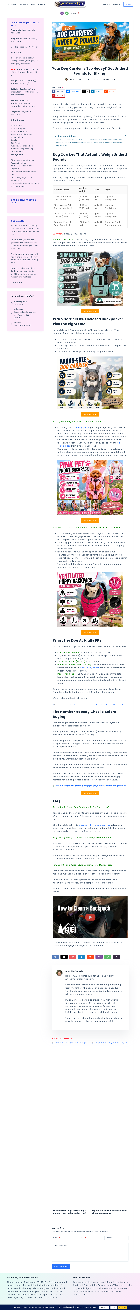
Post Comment (61, 1266)
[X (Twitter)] (64, 957)
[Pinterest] (72, 957)
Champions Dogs (27, 4)
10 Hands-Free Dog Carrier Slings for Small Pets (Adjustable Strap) (69, 1211)
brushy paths (82, 427)
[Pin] (90, 704)
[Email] (116, 957)
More (40, 4)
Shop (128, 4)
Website (110, 1238)
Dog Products (94, 79)
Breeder (12, 4)
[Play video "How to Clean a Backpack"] (90, 917)
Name (56, 1238)
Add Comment (60, 1245)
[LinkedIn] (81, 957)
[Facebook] (55, 957)
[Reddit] (90, 957)
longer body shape (89, 667)
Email (83, 1238)
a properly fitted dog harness (94, 825)
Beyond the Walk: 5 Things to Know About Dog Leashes (110, 1211)
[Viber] (62, 13)
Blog (105, 4)
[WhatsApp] (67, 13)
